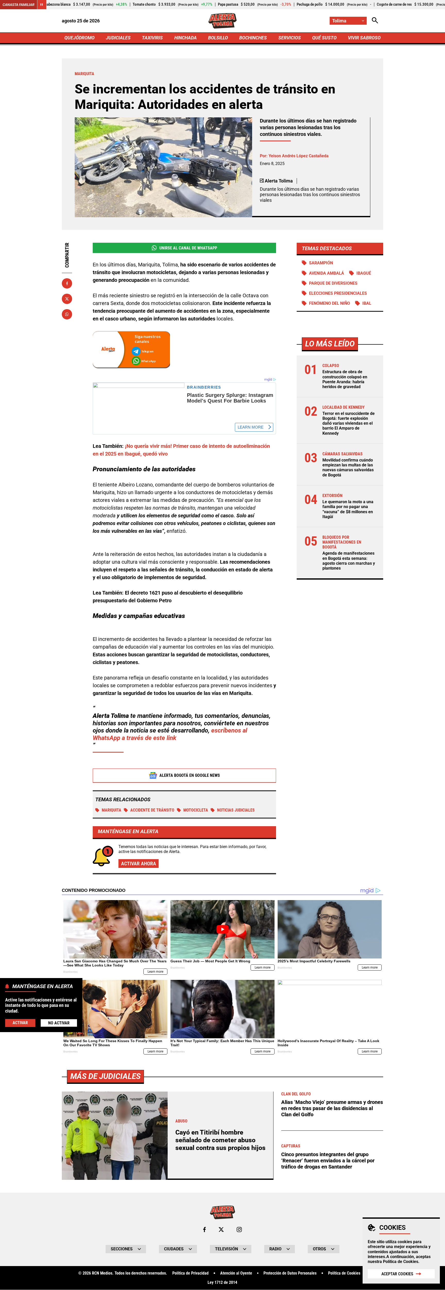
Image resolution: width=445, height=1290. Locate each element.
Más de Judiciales (105, 1076)
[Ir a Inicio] (222, 21)
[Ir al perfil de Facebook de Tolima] (204, 1229)
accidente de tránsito (152, 810)
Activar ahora (138, 863)
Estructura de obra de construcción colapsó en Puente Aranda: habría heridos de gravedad (344, 379)
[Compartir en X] (67, 299)
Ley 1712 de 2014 (222, 1282)
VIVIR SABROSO (364, 37)
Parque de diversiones (333, 283)
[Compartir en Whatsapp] (67, 314)
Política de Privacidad (190, 1273)
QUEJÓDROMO (79, 37)
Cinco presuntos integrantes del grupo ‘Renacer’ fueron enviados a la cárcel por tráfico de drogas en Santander (327, 1160)
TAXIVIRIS (152, 37)
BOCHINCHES (253, 37)
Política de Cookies (400, 1261)
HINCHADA (185, 37)
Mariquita (111, 810)
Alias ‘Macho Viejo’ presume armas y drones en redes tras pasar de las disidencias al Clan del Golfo (332, 1108)
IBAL (366, 303)
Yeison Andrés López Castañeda (299, 155)
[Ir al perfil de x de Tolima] (221, 1229)
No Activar (59, 1023)
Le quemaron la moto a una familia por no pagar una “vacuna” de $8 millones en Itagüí (347, 509)
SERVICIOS (289, 37)
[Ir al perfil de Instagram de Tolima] (239, 1229)
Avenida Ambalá (326, 273)
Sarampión (321, 262)
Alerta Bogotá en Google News (189, 775)
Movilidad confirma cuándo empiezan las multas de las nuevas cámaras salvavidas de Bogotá (348, 467)
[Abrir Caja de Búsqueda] (375, 21)
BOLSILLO (218, 37)
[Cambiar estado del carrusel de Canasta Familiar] (41, 4)
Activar (20, 1022)
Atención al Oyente (236, 1273)
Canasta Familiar (19, 5)
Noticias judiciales (236, 810)
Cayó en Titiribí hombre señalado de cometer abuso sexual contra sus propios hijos (220, 1140)
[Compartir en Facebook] (67, 283)
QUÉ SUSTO (324, 37)
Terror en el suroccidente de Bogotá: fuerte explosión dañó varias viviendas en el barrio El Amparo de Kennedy (348, 423)
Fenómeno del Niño (329, 303)
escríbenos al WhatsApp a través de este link (170, 734)
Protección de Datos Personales (289, 1273)
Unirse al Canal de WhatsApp (188, 248)
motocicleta (195, 810)
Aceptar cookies (397, 1273)
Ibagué (363, 273)
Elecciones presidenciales (338, 293)
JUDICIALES (118, 37)
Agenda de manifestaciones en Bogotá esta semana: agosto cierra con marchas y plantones (348, 561)
